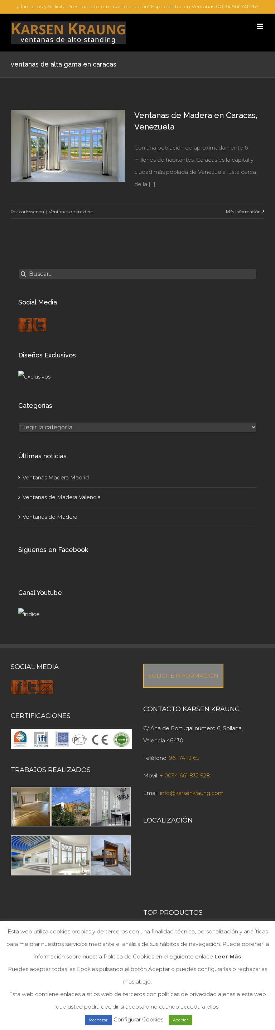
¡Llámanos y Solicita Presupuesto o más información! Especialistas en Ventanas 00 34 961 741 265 (137, 6)
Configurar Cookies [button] (138, 1019)
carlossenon (31, 211)
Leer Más (227, 956)
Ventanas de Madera (50, 516)
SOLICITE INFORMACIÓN (183, 675)
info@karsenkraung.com (191, 793)
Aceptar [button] (180, 1019)
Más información (243, 211)
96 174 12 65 (184, 758)
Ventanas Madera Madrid (56, 477)
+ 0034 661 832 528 (185, 775)
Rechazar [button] (98, 1019)
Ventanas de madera (71, 211)
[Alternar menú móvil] (260, 26)
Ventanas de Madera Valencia (62, 497)
